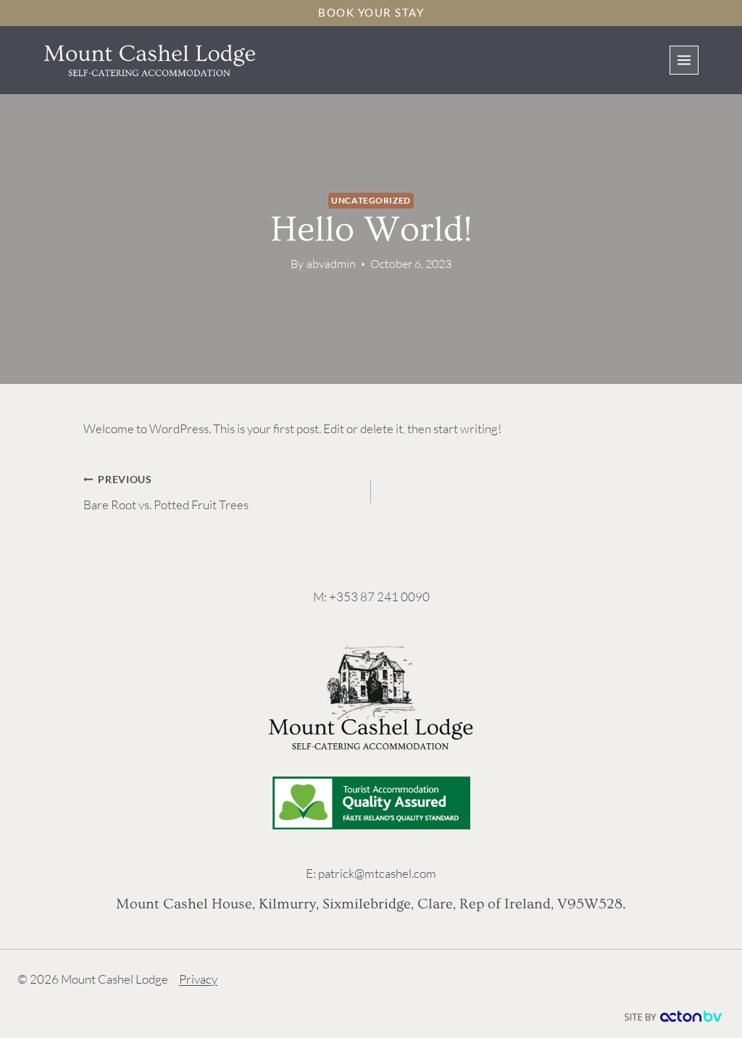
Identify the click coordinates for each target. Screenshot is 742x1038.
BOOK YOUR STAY (371, 12)
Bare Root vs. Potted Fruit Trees (166, 493)
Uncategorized (371, 200)
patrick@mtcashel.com (377, 873)
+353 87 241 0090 (379, 596)
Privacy (198, 979)
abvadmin (331, 263)
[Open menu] (684, 60)
